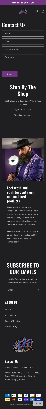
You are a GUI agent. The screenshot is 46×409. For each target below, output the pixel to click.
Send (9, 74)
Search (8, 309)
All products (10, 315)
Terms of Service (12, 321)
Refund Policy (11, 327)
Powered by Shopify (30, 404)
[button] (3, 11)
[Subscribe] (38, 290)
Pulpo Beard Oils (19, 404)
